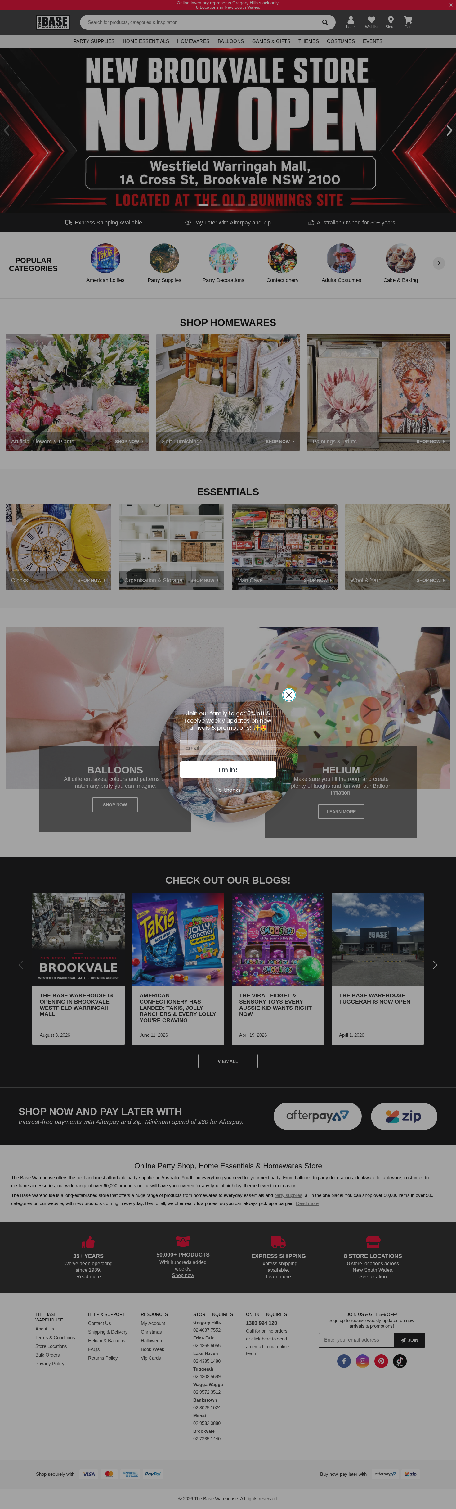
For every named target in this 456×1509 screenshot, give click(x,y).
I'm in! (228, 769)
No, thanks (228, 790)
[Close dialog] (289, 695)
